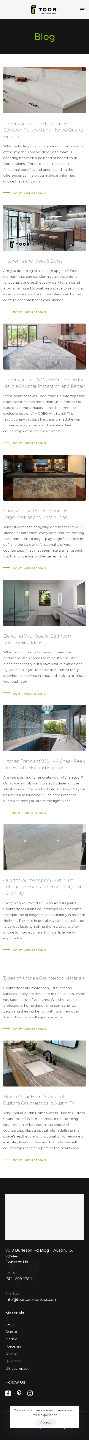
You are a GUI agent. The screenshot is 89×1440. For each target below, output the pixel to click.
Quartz (11, 1354)
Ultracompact (17, 1368)
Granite (11, 1332)
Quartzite (13, 1361)
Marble (11, 1339)
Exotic (10, 1324)
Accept (45, 1422)
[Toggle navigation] (71, 9)
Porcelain (13, 1346)
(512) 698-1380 (18, 1279)
